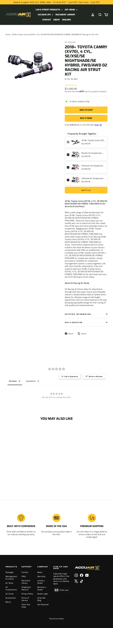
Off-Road (70, 9)
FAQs (23, 576)
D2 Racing (70, 42)
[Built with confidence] (21, 518)
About (56, 19)
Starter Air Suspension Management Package (93, 153)
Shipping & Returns (26, 588)
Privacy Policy (27, 593)
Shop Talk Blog (41, 599)
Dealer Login (42, 593)
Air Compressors (11, 588)
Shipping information (78, 314)
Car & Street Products (48, 9)
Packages (10, 572)
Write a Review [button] (96, 376)
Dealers (66, 19)
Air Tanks (9, 582)
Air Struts (10, 593)
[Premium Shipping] (92, 518)
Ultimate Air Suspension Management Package (93, 178)
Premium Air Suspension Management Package (93, 165)
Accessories (11, 597)
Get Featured (43, 604)
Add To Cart (86, 190)
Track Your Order (25, 605)
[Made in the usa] (56, 518)
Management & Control (11, 577)
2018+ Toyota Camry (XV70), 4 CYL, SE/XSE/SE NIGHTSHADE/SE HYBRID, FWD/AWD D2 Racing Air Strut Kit (93, 140)
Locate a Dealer (41, 581)
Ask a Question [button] (71, 376)
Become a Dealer (41, 588)
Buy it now (86, 118)
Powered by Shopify (56, 618)
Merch (8, 601)
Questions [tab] (31, 381)
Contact (46, 19)
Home (8, 34)
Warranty (41, 576)
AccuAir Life (44, 14)
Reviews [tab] (13, 381)
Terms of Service (25, 599)
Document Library (65, 14)
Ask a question (74, 322)
